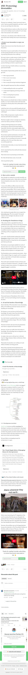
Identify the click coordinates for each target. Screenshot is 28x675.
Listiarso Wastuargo (11, 385)
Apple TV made (5, 267)
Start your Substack (10, 669)
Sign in (25, 1)
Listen (25, 15)
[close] (24, 628)
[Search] (25, 613)
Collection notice (23, 665)
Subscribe (20, 1)
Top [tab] (2, 613)
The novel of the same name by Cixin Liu (11, 480)
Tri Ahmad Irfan (10, 623)
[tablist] (6, 578)
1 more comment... (5, 607)
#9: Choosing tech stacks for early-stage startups (11, 618)
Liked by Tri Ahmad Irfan (9, 592)
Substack (8, 672)
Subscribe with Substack (15, 651)
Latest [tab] (6, 613)
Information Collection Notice (16, 656)
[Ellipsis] (26, 591)
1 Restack (12, 564)
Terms (17, 665)
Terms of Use (20, 654)
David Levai (4, 426)
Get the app (20, 669)
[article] (14, 621)
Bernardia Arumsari (8, 590)
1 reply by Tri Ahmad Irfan (10, 601)
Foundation (4, 238)
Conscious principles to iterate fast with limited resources (10, 621)
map (23, 385)
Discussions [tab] (11, 613)
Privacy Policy (14, 657)
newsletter (18, 426)
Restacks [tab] (10, 578)
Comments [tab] (4, 578)
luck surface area (5, 214)
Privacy (13, 665)
